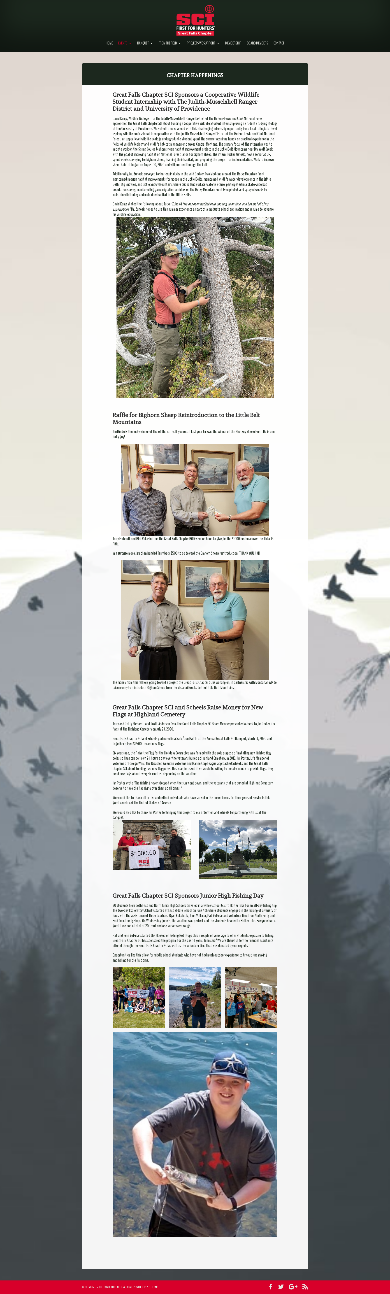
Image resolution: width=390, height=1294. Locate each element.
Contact (279, 44)
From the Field (168, 44)
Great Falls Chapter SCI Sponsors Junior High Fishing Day (188, 895)
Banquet (143, 44)
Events (122, 44)
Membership (233, 44)
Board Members (257, 44)
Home (109, 44)
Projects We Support (201, 44)
